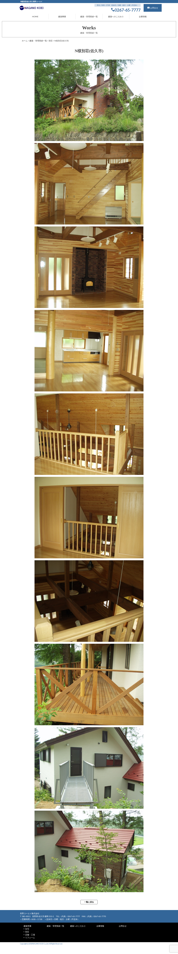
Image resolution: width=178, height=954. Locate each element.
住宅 (27, 929)
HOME (35, 16)
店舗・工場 (30, 934)
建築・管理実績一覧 (89, 16)
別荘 (27, 932)
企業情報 (143, 16)
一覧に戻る (89, 902)
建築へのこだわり (116, 16)
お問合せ (123, 926)
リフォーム (30, 937)
